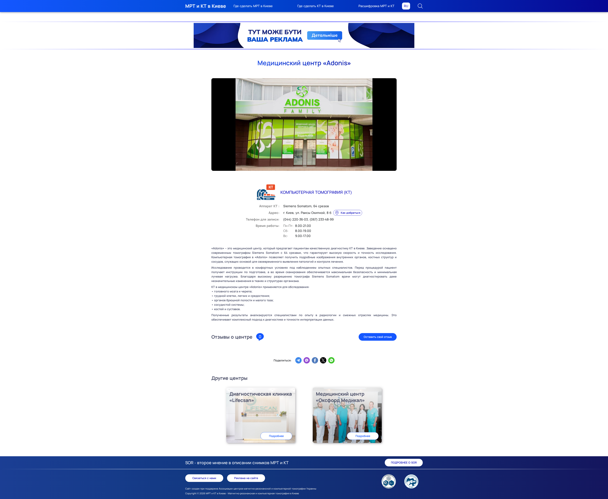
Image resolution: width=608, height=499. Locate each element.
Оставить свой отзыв (378, 337)
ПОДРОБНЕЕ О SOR (404, 462)
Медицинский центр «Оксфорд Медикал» (340, 397)
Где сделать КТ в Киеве (315, 6)
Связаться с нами (204, 478)
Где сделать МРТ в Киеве (253, 6)
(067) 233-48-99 (322, 219)
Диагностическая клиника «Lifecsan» (260, 397)
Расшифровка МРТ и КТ (376, 6)
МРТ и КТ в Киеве (205, 6)
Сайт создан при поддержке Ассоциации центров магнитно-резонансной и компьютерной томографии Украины (250, 488)
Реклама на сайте (246, 478)
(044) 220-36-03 (295, 219)
